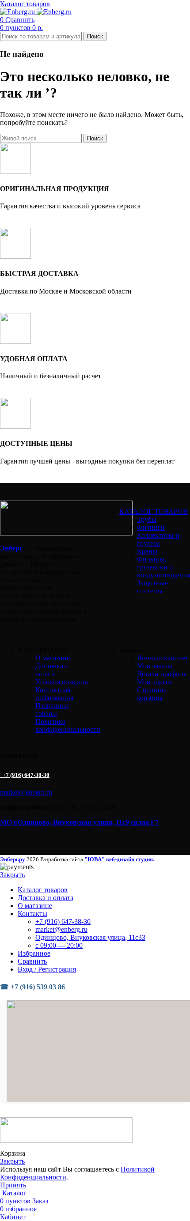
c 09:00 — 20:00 (59, 945)
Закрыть (12, 874)
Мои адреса (154, 682)
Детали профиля (161, 674)
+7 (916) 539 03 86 (38, 987)
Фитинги (151, 527)
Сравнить (32, 961)
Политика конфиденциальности (67, 725)
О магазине (52, 658)
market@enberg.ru (26, 792)
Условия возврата (61, 682)
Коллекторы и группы (158, 539)
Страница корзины (152, 693)
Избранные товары (52, 709)
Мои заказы (154, 666)
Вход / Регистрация (47, 969)
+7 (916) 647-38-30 (25, 775)
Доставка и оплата (52, 670)
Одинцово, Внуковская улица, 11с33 (90, 937)
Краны (147, 551)
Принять (13, 1185)
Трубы (146, 519)
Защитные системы (152, 587)
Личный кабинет (162, 658)
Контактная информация (54, 693)
